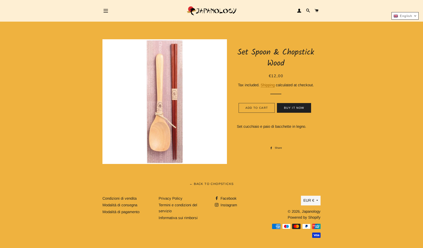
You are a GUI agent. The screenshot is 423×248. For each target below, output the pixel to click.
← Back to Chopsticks (211, 184)
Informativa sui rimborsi (178, 218)
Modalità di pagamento (120, 212)
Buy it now (294, 107)
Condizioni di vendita (119, 198)
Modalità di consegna (119, 205)
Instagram (228, 205)
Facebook (228, 198)
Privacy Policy (170, 198)
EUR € (308, 200)
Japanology (311, 211)
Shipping (268, 85)
